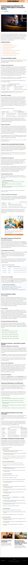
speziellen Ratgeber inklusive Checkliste (18, 139)
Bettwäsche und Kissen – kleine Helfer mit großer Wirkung (11, 50)
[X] (13, 559)
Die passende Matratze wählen (7, 44)
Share (25, 11)
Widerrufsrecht (11, 561)
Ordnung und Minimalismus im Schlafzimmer (9, 51)
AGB (19, 560)
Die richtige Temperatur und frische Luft (9, 47)
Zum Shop (9, 560)
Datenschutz (13, 560)
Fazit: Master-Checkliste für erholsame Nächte (10, 55)
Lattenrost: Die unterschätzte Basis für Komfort (10, 45)
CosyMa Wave (15, 77)
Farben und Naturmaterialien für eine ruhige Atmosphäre (11, 53)
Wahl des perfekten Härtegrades (17, 92)
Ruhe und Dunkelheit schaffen (7, 48)
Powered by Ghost (25, 560)
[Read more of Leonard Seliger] (2, 12)
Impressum (17, 560)
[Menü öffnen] (1, 1)
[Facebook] (14, 559)
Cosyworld (2, 560)
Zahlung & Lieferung (16, 561)
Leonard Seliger (6, 11)
